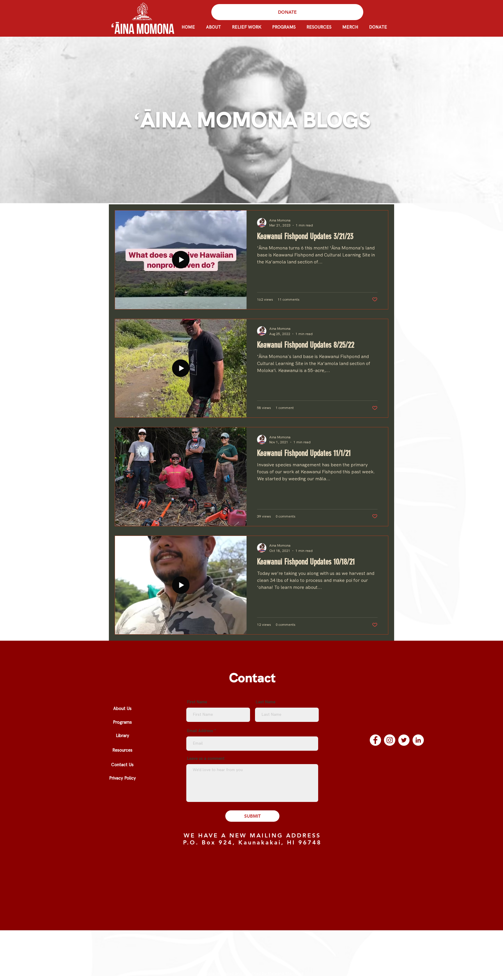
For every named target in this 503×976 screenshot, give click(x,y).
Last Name (265, 702)
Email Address (200, 731)
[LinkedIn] (418, 740)
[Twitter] (404, 740)
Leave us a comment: (206, 759)
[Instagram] (389, 740)
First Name (197, 702)
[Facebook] (375, 740)
